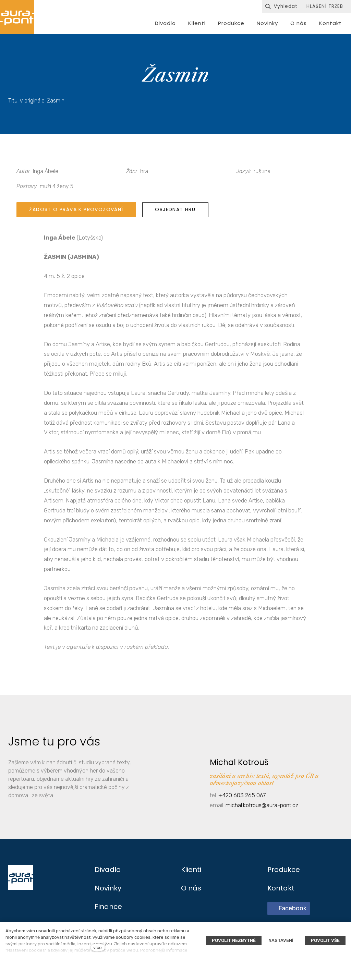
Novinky (108, 888)
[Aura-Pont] (17, 17)
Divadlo (108, 869)
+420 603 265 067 (242, 795)
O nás (191, 888)
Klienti (191, 869)
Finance (108, 906)
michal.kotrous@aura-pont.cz (262, 805)
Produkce (283, 869)
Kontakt (280, 888)
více (97, 947)
